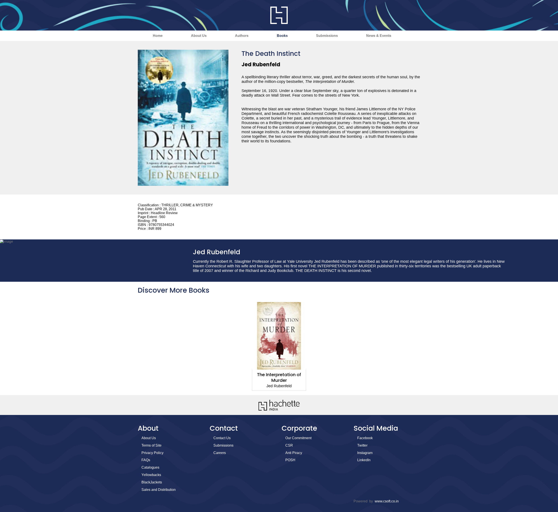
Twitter (362, 445)
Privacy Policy (152, 453)
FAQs (145, 460)
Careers (219, 453)
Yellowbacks (151, 475)
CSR (289, 445)
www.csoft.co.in (387, 501)
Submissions (327, 36)
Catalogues (150, 467)
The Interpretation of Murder (279, 377)
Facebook (365, 438)
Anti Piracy (293, 453)
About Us (199, 36)
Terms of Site (151, 445)
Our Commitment (298, 438)
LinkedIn (364, 460)
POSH (290, 460)
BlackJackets (151, 482)
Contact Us (222, 438)
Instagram (365, 453)
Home (158, 36)
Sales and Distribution (158, 490)
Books (282, 36)
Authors (241, 36)
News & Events (378, 36)
